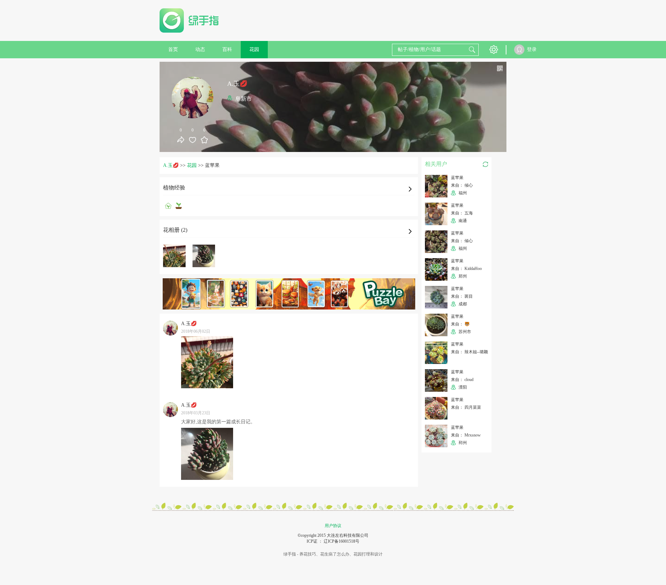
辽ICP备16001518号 (341, 541)
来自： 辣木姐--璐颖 (469, 351)
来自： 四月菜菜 (466, 407)
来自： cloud (462, 379)
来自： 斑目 (462, 296)
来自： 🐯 (460, 324)
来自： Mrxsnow (466, 435)
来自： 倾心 (462, 185)
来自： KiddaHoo (466, 268)
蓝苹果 (457, 177)
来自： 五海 (462, 213)
